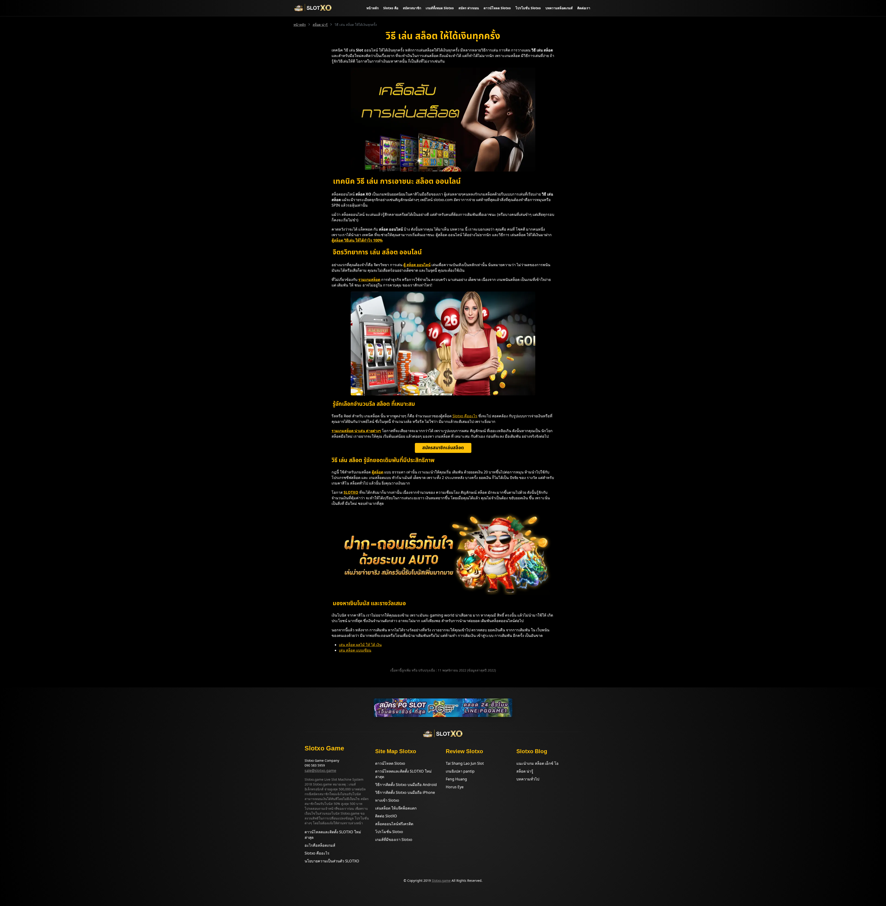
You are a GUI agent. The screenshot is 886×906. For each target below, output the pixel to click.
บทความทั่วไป (527, 779)
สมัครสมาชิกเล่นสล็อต (443, 448)
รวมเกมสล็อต (369, 279)
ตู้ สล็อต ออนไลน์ (417, 264)
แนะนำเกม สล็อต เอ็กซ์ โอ (537, 763)
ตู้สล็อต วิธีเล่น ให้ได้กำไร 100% (357, 240)
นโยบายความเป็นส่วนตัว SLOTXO (332, 861)
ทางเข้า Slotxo (387, 800)
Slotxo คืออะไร (464, 415)
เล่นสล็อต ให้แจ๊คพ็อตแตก (396, 808)
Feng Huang (456, 779)
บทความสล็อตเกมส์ (559, 8)
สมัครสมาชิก (412, 8)
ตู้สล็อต (377, 472)
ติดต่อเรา (583, 8)
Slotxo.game (441, 880)
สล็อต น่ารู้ (320, 24)
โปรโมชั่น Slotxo (528, 8)
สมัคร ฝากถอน (468, 8)
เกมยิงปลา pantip (460, 771)
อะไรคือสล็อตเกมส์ (320, 845)
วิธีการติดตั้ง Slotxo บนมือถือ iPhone (405, 792)
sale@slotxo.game (320, 770)
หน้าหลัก (372, 8)
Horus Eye (455, 786)
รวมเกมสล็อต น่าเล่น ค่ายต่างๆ (356, 430)
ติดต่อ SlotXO (386, 816)
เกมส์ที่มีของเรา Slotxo (393, 839)
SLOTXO (351, 492)
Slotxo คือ (390, 8)
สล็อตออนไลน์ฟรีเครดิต (394, 823)
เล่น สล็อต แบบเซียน (355, 650)
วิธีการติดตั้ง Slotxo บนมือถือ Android (406, 784)
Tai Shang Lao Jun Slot (465, 763)
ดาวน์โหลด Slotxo (497, 8)
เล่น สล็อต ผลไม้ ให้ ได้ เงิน (360, 644)
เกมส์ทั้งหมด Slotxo (440, 8)
